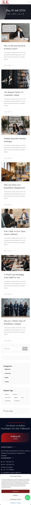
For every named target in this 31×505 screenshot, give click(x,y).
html (22, 397)
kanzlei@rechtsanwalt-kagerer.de (12, 472)
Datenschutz (13, 502)
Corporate (8, 373)
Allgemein (7, 369)
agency (7, 394)
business (14, 394)
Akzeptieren (15, 491)
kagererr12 (10, 27)
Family (6, 377)
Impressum (19, 502)
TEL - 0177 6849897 (8, 469)
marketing (7, 400)
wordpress (17, 400)
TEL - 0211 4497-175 (8, 462)
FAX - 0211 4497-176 (8, 464)
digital (16, 397)
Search (25, 348)
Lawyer (7, 381)
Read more (7, 65)
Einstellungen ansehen (15, 499)
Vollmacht (15, 437)
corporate (8, 397)
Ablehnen (15, 495)
